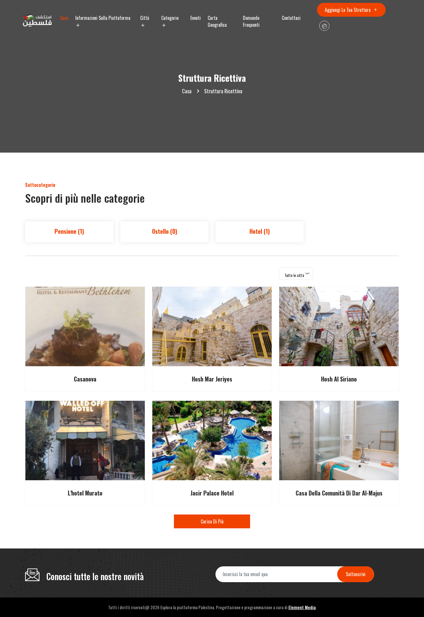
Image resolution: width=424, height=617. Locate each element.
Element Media (302, 607)
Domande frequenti (251, 21)
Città (144, 17)
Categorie (170, 17)
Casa (64, 17)
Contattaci (291, 17)
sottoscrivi (355, 574)
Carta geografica (217, 21)
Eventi (195, 17)
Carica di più (212, 521)
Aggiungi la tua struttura (348, 9)
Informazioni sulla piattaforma (102, 17)
